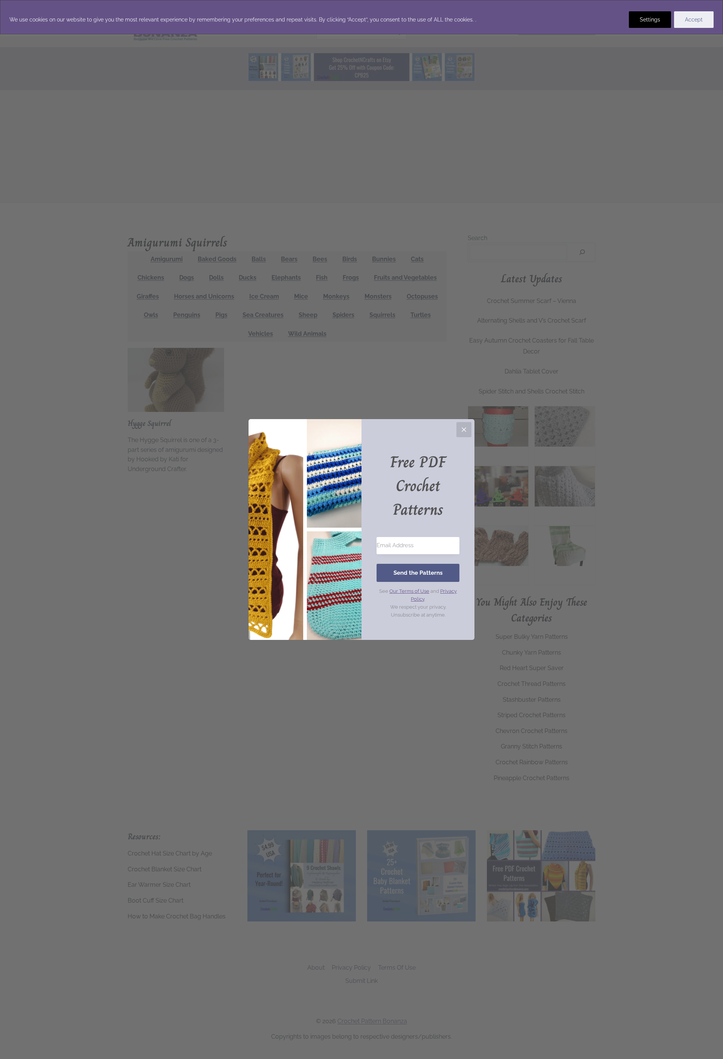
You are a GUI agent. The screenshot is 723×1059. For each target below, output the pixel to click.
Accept (694, 20)
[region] (361, 17)
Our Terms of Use (409, 591)
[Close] (463, 429)
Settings (650, 20)
